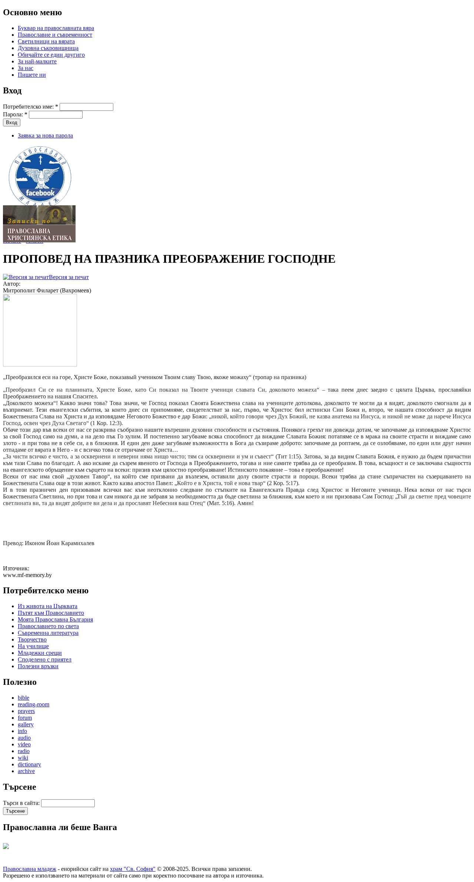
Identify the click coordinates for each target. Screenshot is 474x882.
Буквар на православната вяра (56, 28)
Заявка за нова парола (45, 135)
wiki (23, 758)
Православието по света (48, 626)
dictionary (29, 764)
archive (26, 771)
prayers (26, 711)
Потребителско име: (30, 106)
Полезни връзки (38, 666)
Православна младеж (29, 869)
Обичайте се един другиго (51, 55)
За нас (25, 68)
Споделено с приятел (44, 659)
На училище (33, 646)
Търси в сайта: (22, 803)
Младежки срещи (40, 653)
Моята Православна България (55, 619)
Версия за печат (69, 277)
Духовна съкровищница (48, 48)
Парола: (15, 114)
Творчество (32, 639)
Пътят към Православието (51, 613)
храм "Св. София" (133, 869)
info (22, 731)
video (24, 744)
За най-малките (37, 61)
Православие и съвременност (55, 35)
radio (24, 751)
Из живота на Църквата (47, 606)
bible (23, 697)
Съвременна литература (48, 633)
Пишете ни (32, 75)
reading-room (33, 704)
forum (25, 717)
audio (24, 738)
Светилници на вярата (46, 41)
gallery (26, 724)
